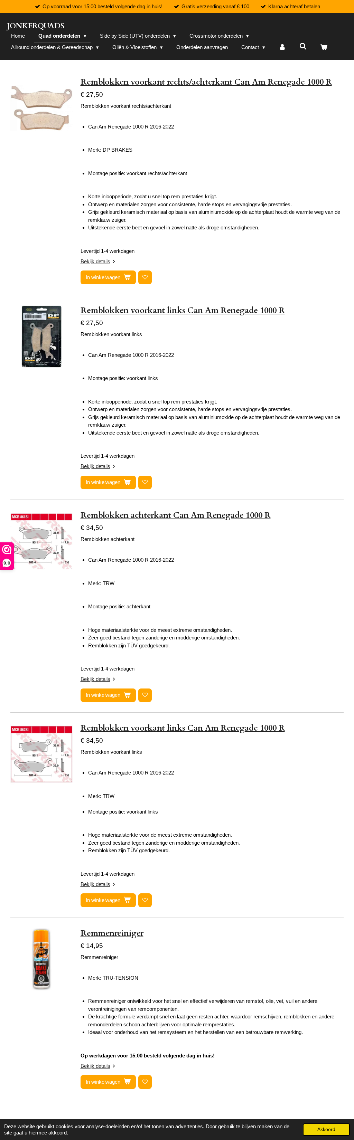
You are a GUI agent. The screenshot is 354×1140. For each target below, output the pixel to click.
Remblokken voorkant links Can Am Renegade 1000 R (183, 310)
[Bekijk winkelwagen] (324, 47)
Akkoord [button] (326, 1129)
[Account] (282, 47)
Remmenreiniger (112, 933)
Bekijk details (95, 261)
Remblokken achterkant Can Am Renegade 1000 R (176, 515)
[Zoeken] (303, 46)
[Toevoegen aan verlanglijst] (145, 277)
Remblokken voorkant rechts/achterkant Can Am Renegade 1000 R (206, 82)
